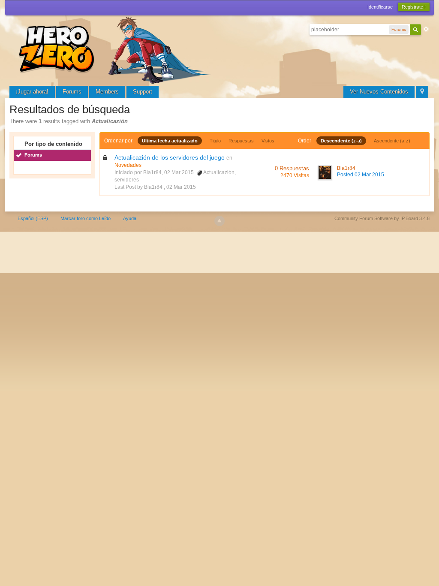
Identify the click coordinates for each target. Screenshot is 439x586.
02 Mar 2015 (181, 187)
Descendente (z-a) (341, 140)
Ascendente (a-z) (392, 140)
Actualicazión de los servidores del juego (169, 157)
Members (107, 91)
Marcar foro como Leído (85, 218)
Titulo (215, 140)
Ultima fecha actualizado (170, 140)
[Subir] (219, 221)
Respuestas (241, 140)
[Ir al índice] (116, 49)
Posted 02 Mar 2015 (360, 175)
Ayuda (129, 218)
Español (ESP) (33, 218)
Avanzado (426, 29)
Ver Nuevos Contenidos (379, 91)
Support (142, 91)
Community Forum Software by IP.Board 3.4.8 (382, 218)
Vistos (268, 140)
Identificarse (380, 6)
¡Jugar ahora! (32, 91)
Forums (72, 91)
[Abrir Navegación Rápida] (422, 92)
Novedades (127, 165)
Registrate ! (414, 6)
